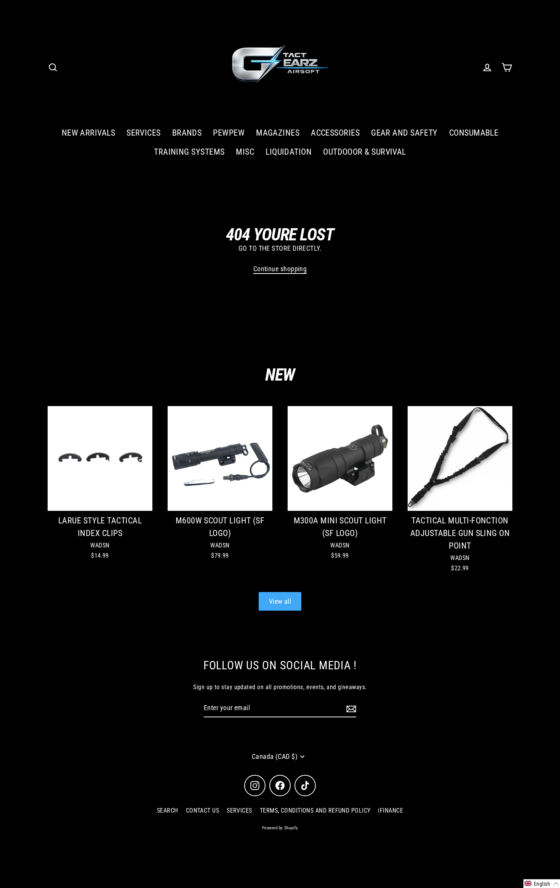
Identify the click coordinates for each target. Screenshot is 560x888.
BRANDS (187, 133)
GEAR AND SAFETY (404, 133)
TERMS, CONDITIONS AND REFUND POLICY (315, 810)
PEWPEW (229, 133)
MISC (245, 152)
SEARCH (167, 810)
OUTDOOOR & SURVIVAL (364, 152)
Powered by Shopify (280, 828)
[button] (541, 883)
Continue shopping (280, 269)
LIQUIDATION (289, 152)
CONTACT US (202, 810)
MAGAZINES (277, 133)
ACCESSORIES (335, 133)
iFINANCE (390, 810)
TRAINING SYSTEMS (189, 152)
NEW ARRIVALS (88, 133)
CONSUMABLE (474, 133)
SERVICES (143, 133)
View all (280, 601)
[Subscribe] (350, 708)
